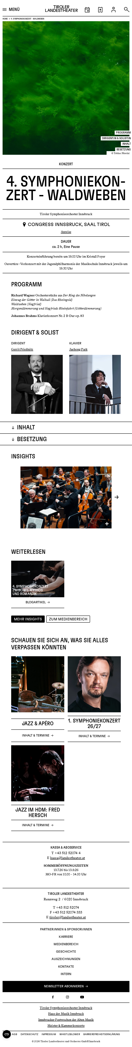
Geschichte (66, 951)
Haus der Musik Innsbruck (66, 1014)
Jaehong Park (78, 349)
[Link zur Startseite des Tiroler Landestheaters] (61, 9)
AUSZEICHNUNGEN (66, 959)
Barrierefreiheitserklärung (101, 1034)
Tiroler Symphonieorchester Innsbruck (66, 1008)
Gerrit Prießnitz (22, 349)
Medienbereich (66, 944)
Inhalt (126, 143)
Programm (123, 132)
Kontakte (66, 966)
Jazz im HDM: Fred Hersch (37, 812)
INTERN (66, 974)
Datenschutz (29, 1034)
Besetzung (124, 149)
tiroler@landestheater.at (67, 917)
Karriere (66, 936)
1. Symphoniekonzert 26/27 (94, 723)
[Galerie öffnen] (66, 498)
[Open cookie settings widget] (7, 1034)
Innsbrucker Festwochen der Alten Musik (66, 1019)
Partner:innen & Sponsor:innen (66, 929)
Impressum (49, 1034)
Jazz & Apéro (38, 723)
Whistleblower (69, 1034)
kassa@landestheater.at (67, 858)
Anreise (66, 232)
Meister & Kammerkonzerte (66, 1026)
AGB (14, 1034)
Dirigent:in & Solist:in (116, 138)
